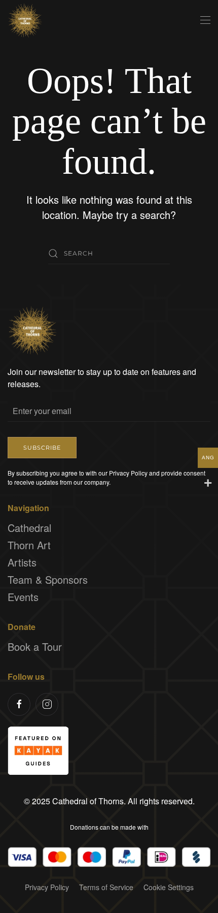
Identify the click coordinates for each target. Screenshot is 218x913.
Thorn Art (29, 545)
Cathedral (29, 527)
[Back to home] (25, 20)
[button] (205, 20)
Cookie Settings (168, 887)
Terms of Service (106, 887)
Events (23, 596)
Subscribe (42, 447)
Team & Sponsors (48, 579)
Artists (22, 562)
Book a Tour (35, 646)
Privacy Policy (47, 887)
